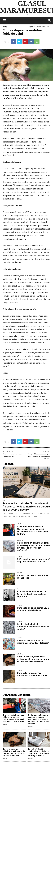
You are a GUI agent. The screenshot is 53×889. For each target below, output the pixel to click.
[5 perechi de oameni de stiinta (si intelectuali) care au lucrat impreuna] (9, 595)
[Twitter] (19, 41)
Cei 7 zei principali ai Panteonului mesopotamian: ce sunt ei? (33, 626)
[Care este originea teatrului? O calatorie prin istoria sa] (9, 611)
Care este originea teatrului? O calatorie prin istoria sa (33, 609)
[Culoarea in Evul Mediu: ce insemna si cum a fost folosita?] (9, 644)
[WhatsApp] (36, 41)
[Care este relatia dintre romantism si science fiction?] (9, 676)
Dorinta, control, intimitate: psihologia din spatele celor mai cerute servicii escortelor (33, 659)
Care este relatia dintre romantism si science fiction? (32, 674)
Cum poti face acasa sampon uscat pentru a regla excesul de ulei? (39, 456)
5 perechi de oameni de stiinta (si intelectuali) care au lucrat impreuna (32, 594)
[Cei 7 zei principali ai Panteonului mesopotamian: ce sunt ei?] (9, 627)
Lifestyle (5, 26)
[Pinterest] (25, 41)
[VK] (31, 41)
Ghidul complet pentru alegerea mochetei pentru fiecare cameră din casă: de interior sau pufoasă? (33, 547)
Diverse (19, 556)
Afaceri (19, 573)
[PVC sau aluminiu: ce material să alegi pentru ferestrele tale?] (9, 562)
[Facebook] (13, 41)
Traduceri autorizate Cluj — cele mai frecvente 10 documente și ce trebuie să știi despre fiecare (26, 506)
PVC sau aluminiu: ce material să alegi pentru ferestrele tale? (33, 560)
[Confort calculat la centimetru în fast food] (9, 579)
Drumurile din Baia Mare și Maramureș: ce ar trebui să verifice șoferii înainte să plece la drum (32, 530)
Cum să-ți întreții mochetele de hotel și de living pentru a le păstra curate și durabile (38, 752)
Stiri (4, 500)
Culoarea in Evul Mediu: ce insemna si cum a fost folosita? (33, 641)
